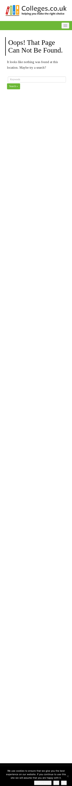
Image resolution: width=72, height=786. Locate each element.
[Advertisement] (37, 248)
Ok (63, 782)
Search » (13, 86)
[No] (67, 776)
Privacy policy (42, 782)
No (56, 782)
